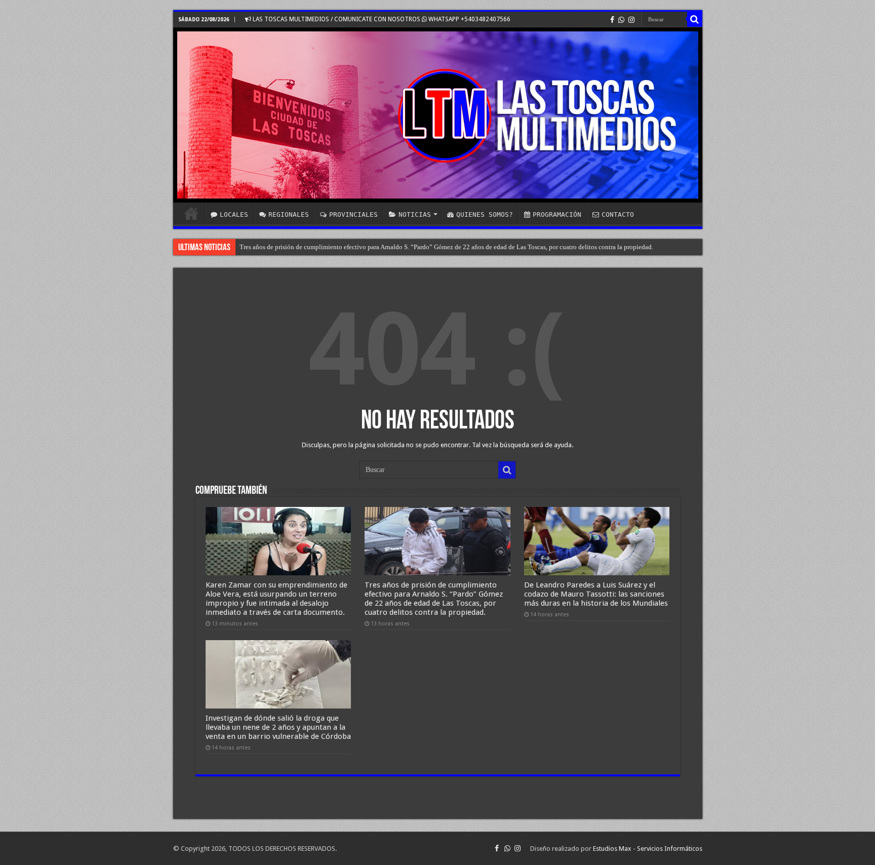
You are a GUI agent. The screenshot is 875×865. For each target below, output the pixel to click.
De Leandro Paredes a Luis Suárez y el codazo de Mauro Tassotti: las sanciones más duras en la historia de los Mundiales (596, 594)
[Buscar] (694, 19)
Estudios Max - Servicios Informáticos (647, 848)
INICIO (191, 213)
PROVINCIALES (353, 214)
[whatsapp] (621, 20)
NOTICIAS (415, 214)
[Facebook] (612, 20)
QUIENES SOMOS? (484, 214)
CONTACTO (618, 214)
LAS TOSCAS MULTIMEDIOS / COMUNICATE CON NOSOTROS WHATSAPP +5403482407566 (380, 19)
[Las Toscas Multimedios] (437, 115)
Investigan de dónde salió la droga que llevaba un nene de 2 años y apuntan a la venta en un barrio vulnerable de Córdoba (278, 727)
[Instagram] (631, 20)
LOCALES (234, 214)
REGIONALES (288, 214)
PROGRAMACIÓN (557, 214)
